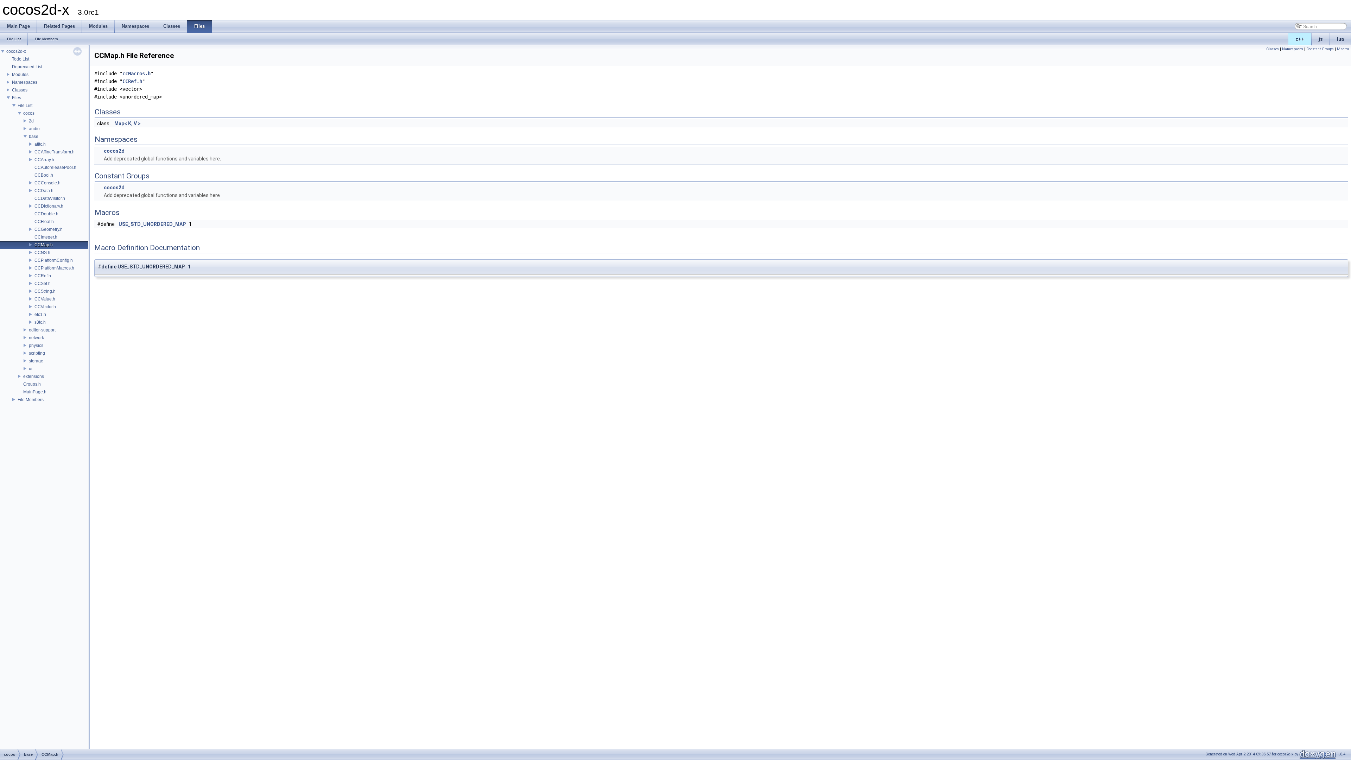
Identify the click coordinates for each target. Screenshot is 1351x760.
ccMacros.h (136, 73)
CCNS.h (42, 252)
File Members (31, 399)
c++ (1300, 39)
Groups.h (32, 384)
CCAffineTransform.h (54, 152)
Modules (20, 74)
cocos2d (114, 151)
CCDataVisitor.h (49, 198)
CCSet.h (42, 283)
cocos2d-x (16, 51)
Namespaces (24, 82)
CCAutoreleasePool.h (55, 167)
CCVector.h (45, 306)
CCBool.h (43, 175)
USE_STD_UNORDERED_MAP (152, 224)
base (33, 136)
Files (16, 97)
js (1321, 39)
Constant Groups (1320, 49)
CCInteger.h (45, 237)
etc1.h (40, 314)
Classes (19, 90)
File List (25, 105)
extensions (33, 376)
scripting (37, 353)
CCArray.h (44, 159)
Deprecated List (27, 66)
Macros (1343, 49)
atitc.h (40, 144)
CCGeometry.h (48, 229)
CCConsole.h (47, 182)
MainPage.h (34, 392)
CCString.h (45, 291)
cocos (28, 113)
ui (30, 368)
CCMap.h (43, 244)
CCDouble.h (46, 213)
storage (36, 361)
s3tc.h (40, 322)
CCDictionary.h (48, 206)
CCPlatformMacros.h (54, 268)
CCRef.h (42, 275)
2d (31, 121)
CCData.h (43, 190)
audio (34, 128)
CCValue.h (44, 299)
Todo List (20, 59)
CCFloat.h (44, 221)
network (36, 337)
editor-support (42, 330)
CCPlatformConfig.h (53, 260)
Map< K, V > (127, 123)
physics (36, 345)
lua (1340, 39)
